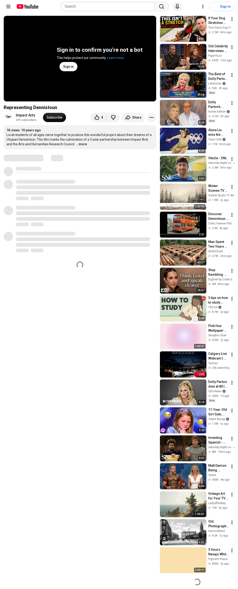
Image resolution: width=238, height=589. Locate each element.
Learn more (115, 58)
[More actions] (151, 117)
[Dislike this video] (113, 117)
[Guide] (8, 6)
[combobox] (109, 6)
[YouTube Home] (27, 6)
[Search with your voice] (177, 6)
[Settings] (203, 6)
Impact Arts (25, 115)
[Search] (161, 6)
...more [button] (81, 144)
